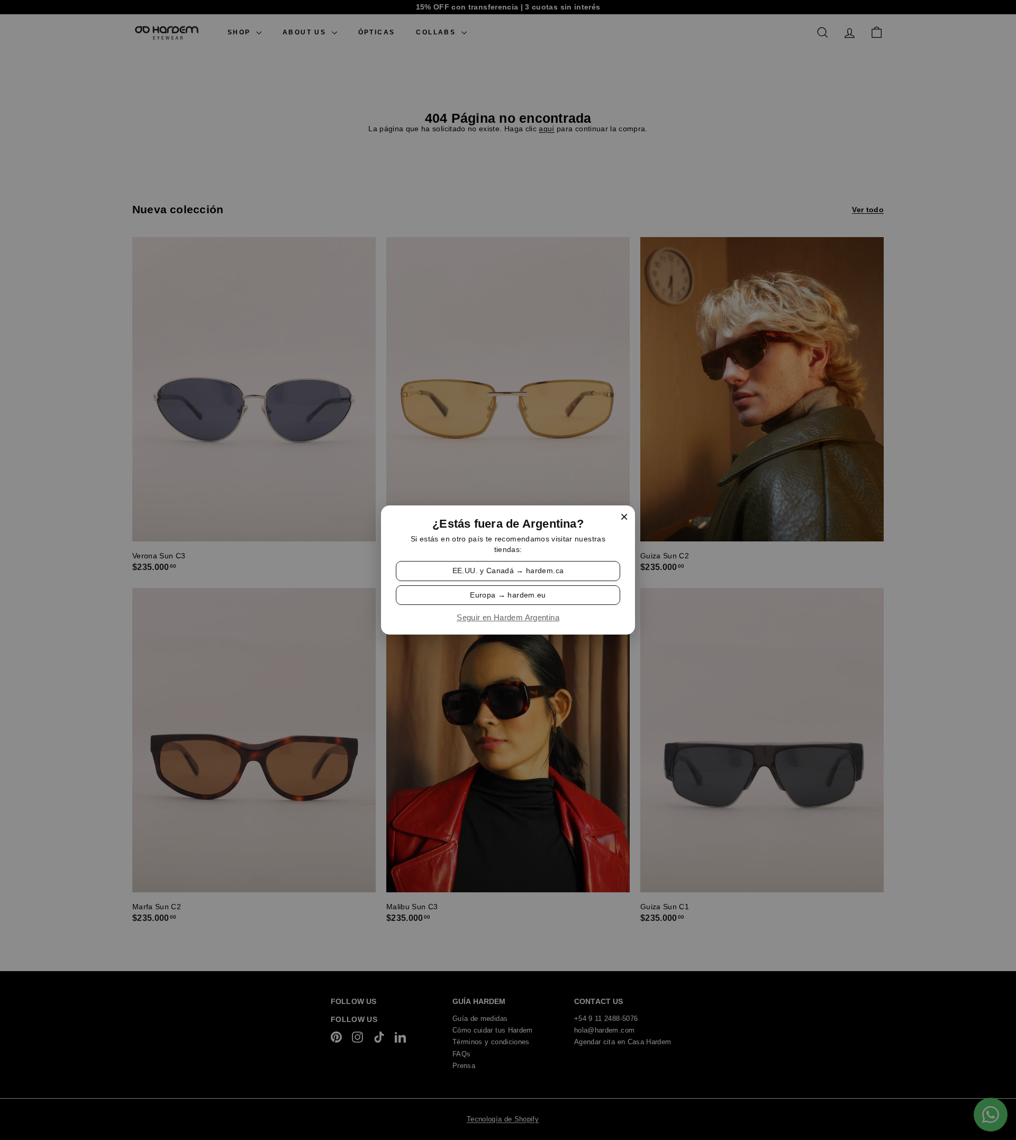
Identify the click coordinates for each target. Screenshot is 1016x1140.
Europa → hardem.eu (508, 594)
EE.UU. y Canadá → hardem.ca (508, 570)
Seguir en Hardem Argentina (508, 617)
